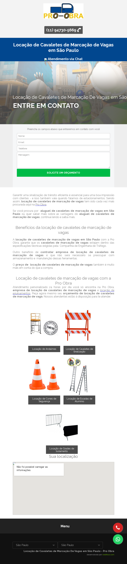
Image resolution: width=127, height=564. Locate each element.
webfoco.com (108, 554)
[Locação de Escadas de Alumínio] (79, 375)
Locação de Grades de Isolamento (61, 450)
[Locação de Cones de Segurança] (44, 375)
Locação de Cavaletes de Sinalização (79, 350)
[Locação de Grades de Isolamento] (62, 424)
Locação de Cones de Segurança (44, 400)
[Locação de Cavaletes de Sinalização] (79, 325)
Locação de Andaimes (44, 349)
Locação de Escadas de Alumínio (79, 400)
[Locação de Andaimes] (44, 325)
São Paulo (22, 545)
